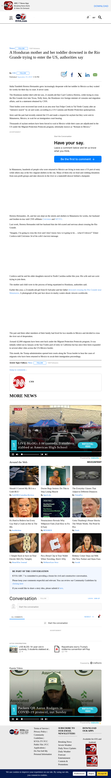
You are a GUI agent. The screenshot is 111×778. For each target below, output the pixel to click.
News (30, 363)
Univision (47, 219)
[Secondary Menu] (13, 17)
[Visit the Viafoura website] (96, 663)
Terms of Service (41, 728)
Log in (90, 598)
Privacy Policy (40, 731)
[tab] (17, 617)
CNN (14, 73)
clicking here (17, 583)
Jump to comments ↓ (18, 370)
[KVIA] (24, 17)
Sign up (97, 598)
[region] (55, 631)
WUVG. (59, 219)
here (61, 588)
